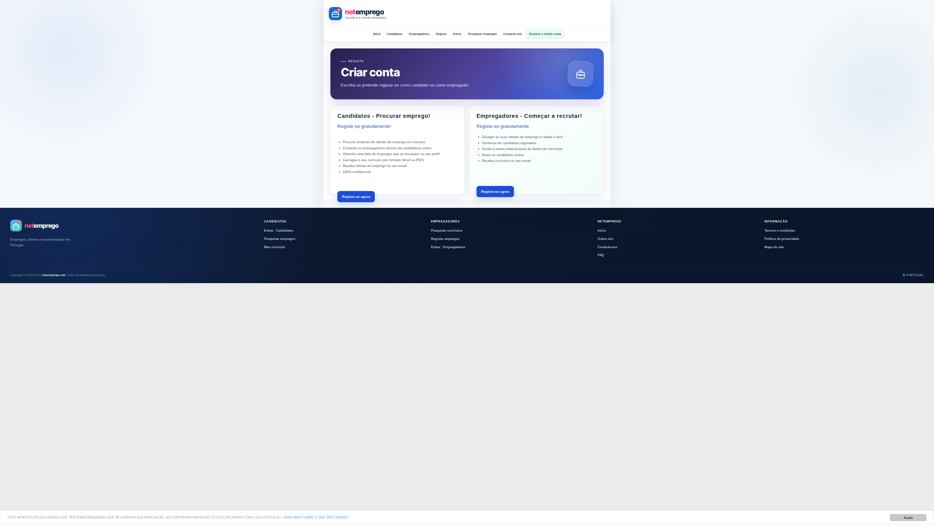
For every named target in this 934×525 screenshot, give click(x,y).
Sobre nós (605, 239)
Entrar (457, 34)
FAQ (601, 255)
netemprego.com (54, 275)
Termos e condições (779, 230)
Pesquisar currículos (446, 230)
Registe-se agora (356, 197)
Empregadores (419, 34)
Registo (441, 34)
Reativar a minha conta (545, 34)
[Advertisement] (516, 14)
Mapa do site (774, 247)
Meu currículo (274, 247)
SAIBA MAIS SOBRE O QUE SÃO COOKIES (315, 517)
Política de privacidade (781, 239)
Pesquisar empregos (482, 34)
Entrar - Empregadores (448, 247)
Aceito (908, 517)
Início (376, 34)
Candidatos (395, 34)
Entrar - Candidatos (278, 230)
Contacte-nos (512, 34)
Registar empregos (445, 239)
